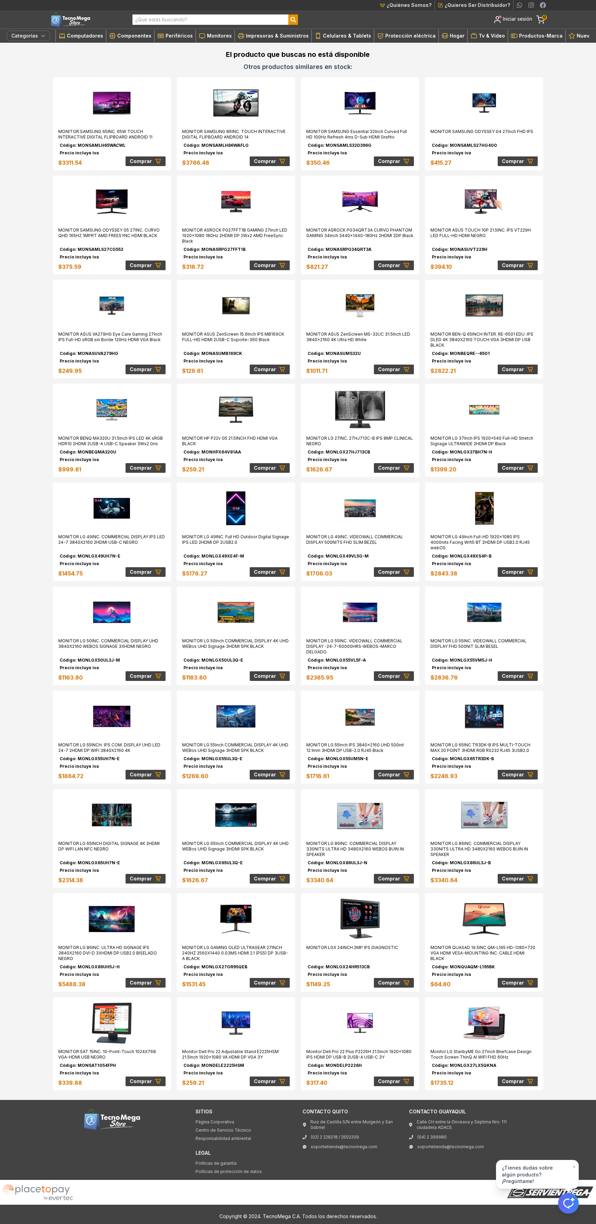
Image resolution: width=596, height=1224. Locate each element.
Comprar (141, 161)
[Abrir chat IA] (568, 1203)
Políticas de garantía (216, 1163)
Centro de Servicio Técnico (223, 1130)
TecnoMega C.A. (282, 1216)
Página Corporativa (215, 1121)
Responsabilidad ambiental (223, 1138)
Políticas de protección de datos (229, 1171)
